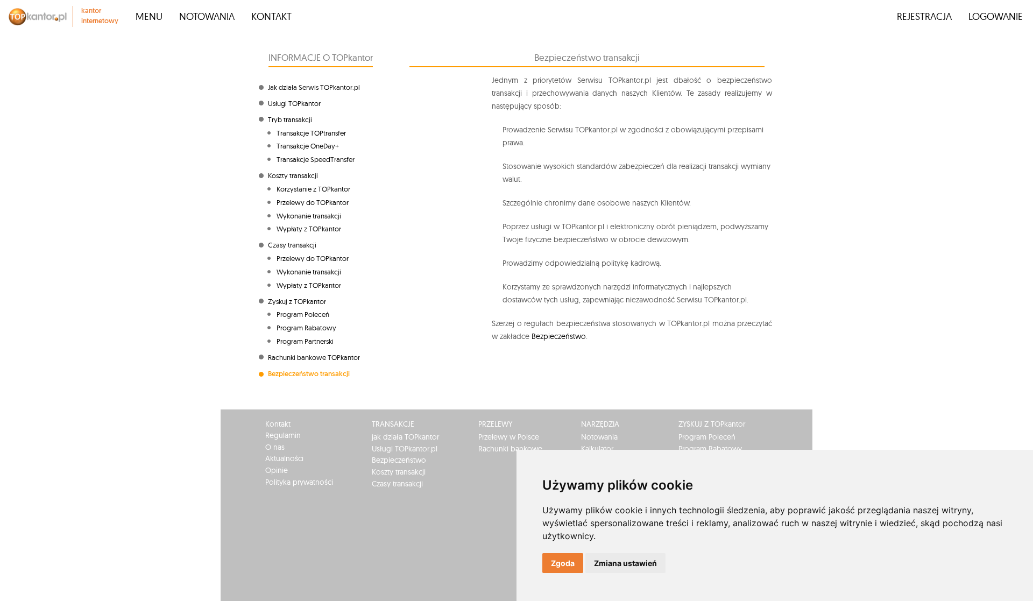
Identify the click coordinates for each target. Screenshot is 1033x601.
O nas (275, 447)
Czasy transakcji (292, 245)
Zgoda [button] (563, 563)
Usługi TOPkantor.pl (404, 449)
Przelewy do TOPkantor (313, 202)
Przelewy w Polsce (508, 437)
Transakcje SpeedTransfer (316, 159)
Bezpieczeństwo (559, 336)
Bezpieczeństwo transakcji (309, 374)
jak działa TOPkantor (405, 437)
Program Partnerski (305, 341)
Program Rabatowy (306, 327)
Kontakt (271, 16)
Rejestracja (924, 16)
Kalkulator (597, 449)
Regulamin (283, 435)
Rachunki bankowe (510, 449)
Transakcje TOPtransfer (311, 133)
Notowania (207, 16)
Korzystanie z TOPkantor (313, 189)
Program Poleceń (303, 314)
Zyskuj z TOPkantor (297, 301)
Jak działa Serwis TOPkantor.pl (314, 87)
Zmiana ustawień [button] (625, 563)
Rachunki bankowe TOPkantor (314, 357)
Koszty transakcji (293, 175)
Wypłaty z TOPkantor (309, 228)
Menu (149, 16)
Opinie (276, 470)
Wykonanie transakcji (309, 215)
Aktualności (284, 458)
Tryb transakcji (290, 119)
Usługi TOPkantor (294, 103)
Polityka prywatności (299, 482)
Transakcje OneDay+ (308, 146)
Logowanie (995, 16)
